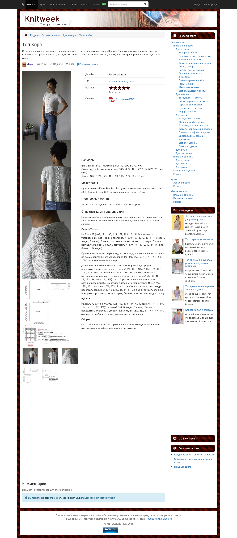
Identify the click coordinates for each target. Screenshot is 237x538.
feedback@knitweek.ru (159, 518)
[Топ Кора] (46, 107)
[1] (145, 4)
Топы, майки (85, 35)
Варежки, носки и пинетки (193, 125)
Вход (197, 4)
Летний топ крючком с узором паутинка (198, 217)
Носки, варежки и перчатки (194, 101)
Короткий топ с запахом (199, 309)
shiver (30, 64)
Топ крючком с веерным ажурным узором (199, 288)
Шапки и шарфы (188, 142)
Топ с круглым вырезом (199, 239)
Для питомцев (184, 153)
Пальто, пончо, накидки (192, 69)
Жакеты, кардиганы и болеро (195, 128)
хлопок (113, 81)
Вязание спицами (51, 35)
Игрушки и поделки (184, 170)
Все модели (177, 42)
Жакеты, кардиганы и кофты (195, 63)
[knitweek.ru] (46, 19)
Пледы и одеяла (188, 146)
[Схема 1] (46, 336)
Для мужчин (182, 94)
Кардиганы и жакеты (190, 104)
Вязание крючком (183, 156)
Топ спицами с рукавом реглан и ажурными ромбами (198, 263)
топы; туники (126, 81)
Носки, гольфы (187, 66)
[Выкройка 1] (46, 302)
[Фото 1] (46, 176)
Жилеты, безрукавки (190, 59)
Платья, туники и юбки (191, 80)
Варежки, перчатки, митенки (195, 56)
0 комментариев (89, 64)
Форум (99, 4)
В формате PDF (125, 99)
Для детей (182, 115)
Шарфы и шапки (188, 111)
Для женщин (69, 35)
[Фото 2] (46, 246)
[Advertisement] (125, 131)
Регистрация (211, 4)
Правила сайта (182, 466)
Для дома (181, 149)
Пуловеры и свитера (190, 108)
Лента (74, 4)
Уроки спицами (182, 182)
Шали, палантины (189, 87)
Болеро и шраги (188, 52)
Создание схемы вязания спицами (194, 454)
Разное (177, 174)
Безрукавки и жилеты (190, 97)
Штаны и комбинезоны (191, 121)
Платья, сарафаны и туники (194, 132)
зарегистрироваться (67, 497)
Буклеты (85, 4)
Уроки (43, 4)
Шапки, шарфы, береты (192, 90)
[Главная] (26, 35)
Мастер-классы (58, 4)
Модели (31, 4)
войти (45, 497)
